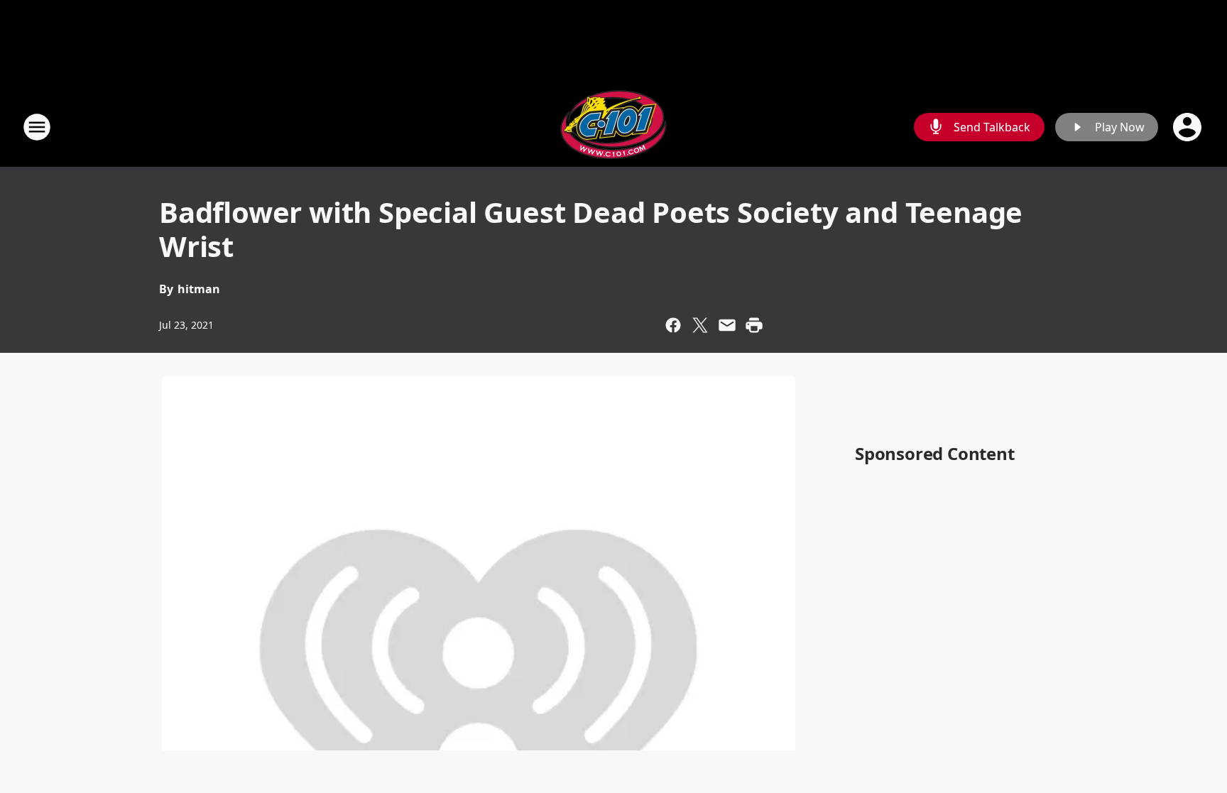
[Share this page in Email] (727, 325)
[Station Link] (613, 126)
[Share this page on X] (700, 325)
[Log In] (1188, 127)
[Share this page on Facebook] (673, 325)
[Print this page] (754, 325)
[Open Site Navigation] (37, 127)
